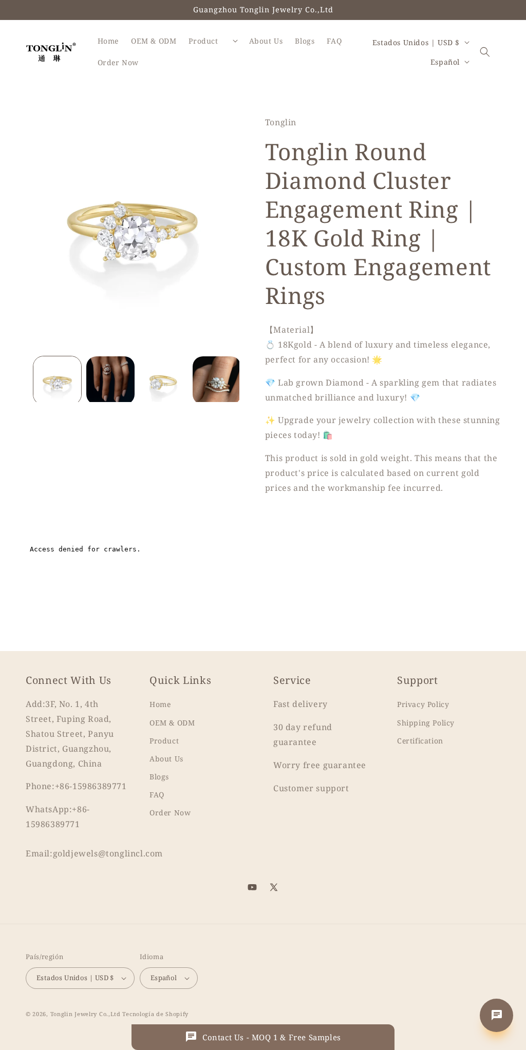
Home (160, 704)
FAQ (156, 794)
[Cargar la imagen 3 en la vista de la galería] (163, 380)
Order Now (170, 812)
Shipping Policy (426, 723)
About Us (166, 758)
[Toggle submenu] (235, 41)
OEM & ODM (172, 723)
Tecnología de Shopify (155, 1014)
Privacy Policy (423, 704)
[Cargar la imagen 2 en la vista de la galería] (110, 380)
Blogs (159, 776)
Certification (420, 741)
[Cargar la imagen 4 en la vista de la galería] (216, 380)
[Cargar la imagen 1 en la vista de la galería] (57, 380)
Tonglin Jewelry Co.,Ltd (85, 1014)
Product (164, 741)
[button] (485, 52)
